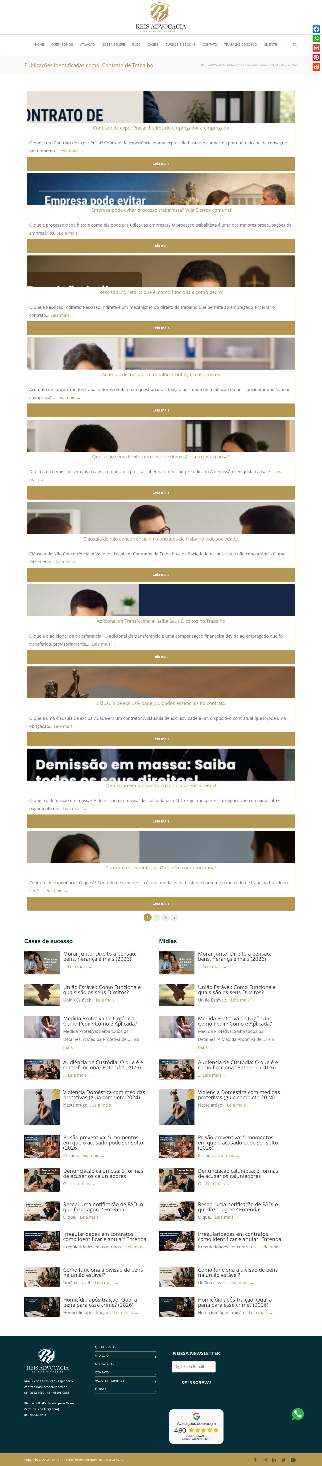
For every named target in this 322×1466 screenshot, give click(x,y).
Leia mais (161, 164)
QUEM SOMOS (62, 44)
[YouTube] (293, 1460)
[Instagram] (264, 1460)
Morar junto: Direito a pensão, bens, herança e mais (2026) (99, 956)
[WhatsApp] (316, 38)
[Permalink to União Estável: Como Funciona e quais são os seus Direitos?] (42, 995)
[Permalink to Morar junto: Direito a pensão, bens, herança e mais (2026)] (42, 962)
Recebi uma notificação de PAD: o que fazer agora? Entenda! (103, 1207)
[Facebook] (255, 1460)
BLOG (136, 44)
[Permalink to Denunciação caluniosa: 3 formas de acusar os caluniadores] (42, 1180)
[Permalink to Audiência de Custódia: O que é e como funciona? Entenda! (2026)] (42, 1069)
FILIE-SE (100, 1389)
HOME (39, 44)
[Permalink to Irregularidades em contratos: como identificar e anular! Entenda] (42, 1241)
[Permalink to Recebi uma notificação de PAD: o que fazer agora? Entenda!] (42, 1211)
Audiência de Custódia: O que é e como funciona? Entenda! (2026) (103, 1065)
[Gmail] (316, 48)
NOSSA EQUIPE (113, 44)
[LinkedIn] (274, 1460)
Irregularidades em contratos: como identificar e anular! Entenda (104, 1236)
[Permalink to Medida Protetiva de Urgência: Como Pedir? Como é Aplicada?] (42, 1027)
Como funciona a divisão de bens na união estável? (103, 1272)
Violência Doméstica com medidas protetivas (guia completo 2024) (104, 1094)
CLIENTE (270, 44)
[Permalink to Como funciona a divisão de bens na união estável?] (42, 1277)
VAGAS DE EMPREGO (109, 1381)
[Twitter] (283, 1460)
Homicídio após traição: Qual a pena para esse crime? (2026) (100, 1302)
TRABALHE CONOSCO (240, 44)
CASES (153, 44)
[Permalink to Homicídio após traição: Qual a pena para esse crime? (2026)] (42, 1307)
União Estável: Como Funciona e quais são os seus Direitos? (102, 989)
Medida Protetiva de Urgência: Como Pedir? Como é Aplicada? (100, 1021)
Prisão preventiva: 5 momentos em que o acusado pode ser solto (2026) (103, 1142)
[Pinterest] (316, 57)
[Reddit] (316, 67)
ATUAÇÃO (87, 44)
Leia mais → (72, 151)
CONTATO (210, 44)
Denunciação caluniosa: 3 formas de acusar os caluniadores (103, 1173)
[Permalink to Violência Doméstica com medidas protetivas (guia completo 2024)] (42, 1107)
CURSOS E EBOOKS (180, 44)
